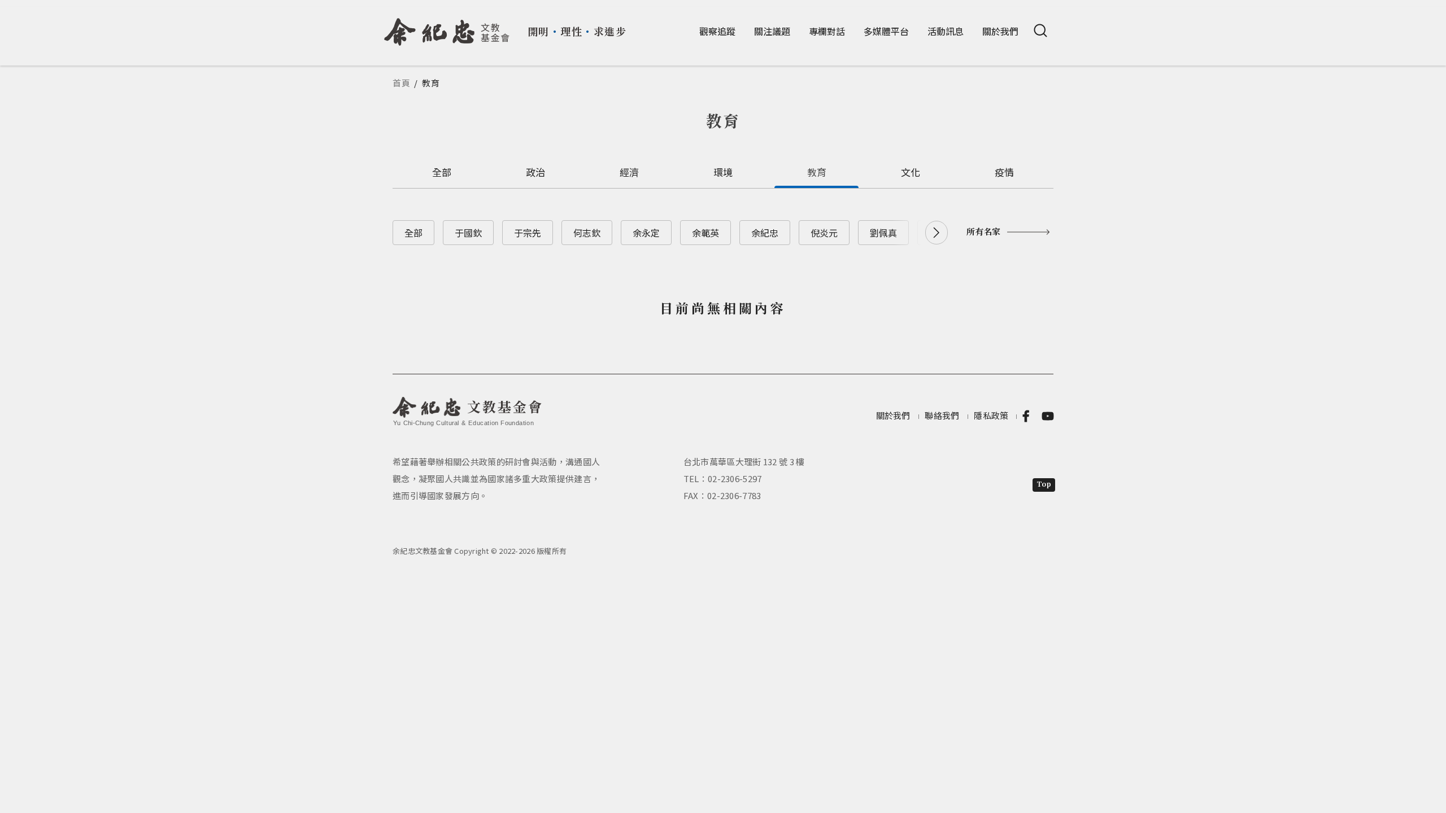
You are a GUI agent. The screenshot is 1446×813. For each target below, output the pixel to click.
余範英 (705, 232)
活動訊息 (945, 31)
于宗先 (527, 232)
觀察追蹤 (717, 31)
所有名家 (983, 231)
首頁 (402, 83)
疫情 (1004, 172)
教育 (817, 172)
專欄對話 (827, 31)
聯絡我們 (942, 415)
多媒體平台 (886, 31)
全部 (442, 172)
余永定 (646, 232)
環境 (723, 172)
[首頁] (447, 28)
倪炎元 (824, 232)
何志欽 (586, 232)
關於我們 (1000, 31)
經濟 (629, 172)
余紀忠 (764, 232)
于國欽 (468, 232)
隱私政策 (991, 415)
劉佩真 (883, 232)
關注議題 (772, 31)
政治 (536, 172)
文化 (911, 172)
